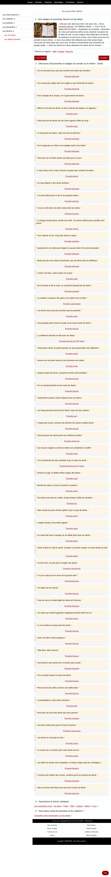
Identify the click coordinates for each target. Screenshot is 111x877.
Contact (52, 835)
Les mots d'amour (11, 15)
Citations (48, 2)
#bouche (69, 51)
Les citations (8, 19)
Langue (79, 806)
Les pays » (104, 58)
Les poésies (8, 23)
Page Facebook (91, 828)
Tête (72, 806)
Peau (65, 806)
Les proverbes (9, 27)
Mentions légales (91, 835)
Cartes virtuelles (52, 828)
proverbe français (65, 26)
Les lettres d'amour (12, 39)
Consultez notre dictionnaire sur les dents (52, 816)
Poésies (38, 2)
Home (30, 2)
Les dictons (8, 31)
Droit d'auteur (91, 825)
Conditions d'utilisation (91, 832)
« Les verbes (40, 58)
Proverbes (70, 2)
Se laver (57, 806)
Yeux (94, 806)
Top (105, 873)
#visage (61, 51)
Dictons (80, 2)
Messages (58, 2)
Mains (87, 806)
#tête (54, 51)
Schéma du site (52, 832)
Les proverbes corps (43, 806)
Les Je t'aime (10, 35)
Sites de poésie (52, 825)
